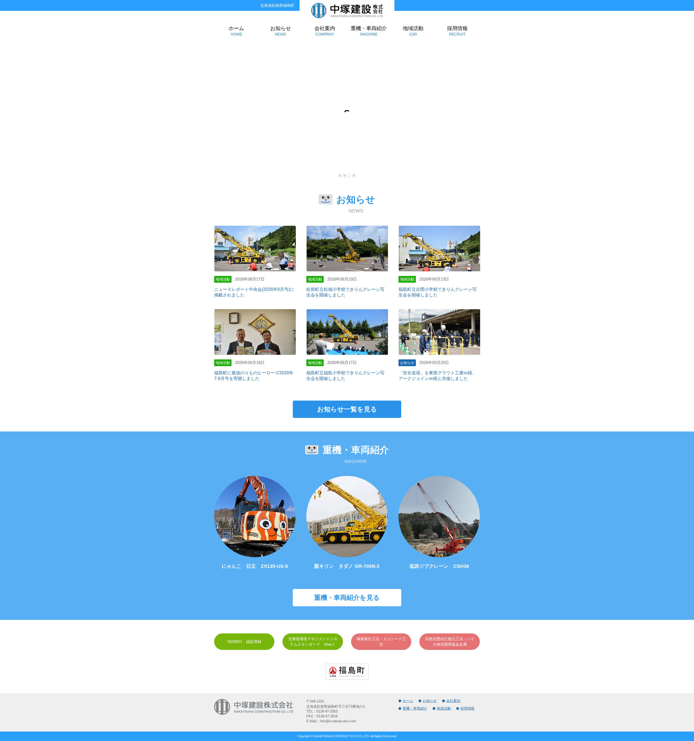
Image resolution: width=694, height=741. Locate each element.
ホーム (408, 701)
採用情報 (467, 708)
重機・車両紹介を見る (347, 597)
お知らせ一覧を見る (347, 409)
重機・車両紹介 (415, 708)
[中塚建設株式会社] (347, 17)
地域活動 (444, 708)
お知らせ (430, 701)
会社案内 (453, 701)
